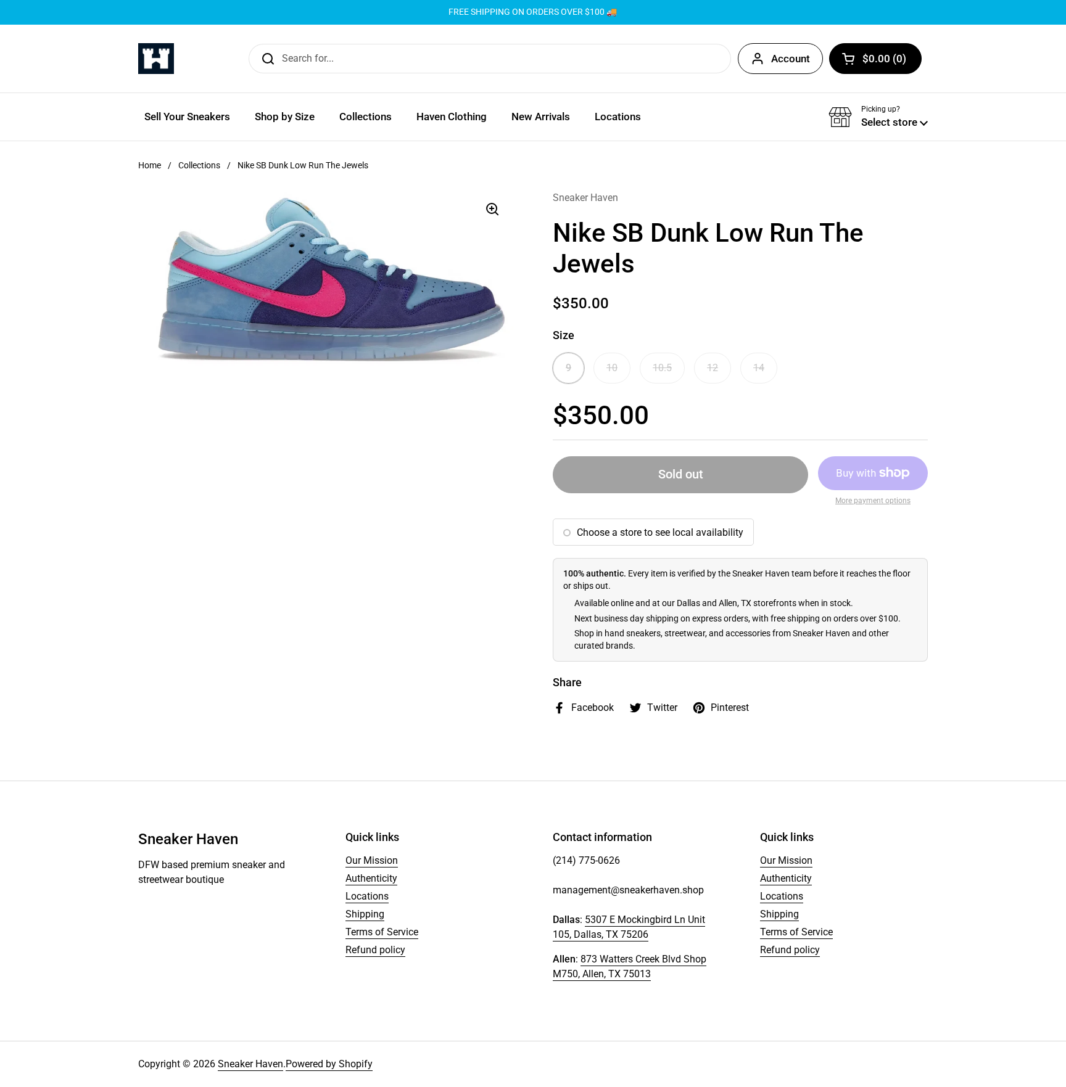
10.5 (662, 368)
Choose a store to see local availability (660, 532)
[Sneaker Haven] (156, 58)
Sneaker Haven (250, 1064)
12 (712, 368)
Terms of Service (381, 932)
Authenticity (371, 878)
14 (758, 368)
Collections (199, 165)
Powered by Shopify (329, 1064)
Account (790, 58)
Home (149, 165)
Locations (367, 896)
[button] (875, 58)
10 (612, 368)
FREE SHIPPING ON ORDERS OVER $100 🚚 (532, 12)
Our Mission (371, 860)
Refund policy (375, 950)
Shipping (364, 914)
